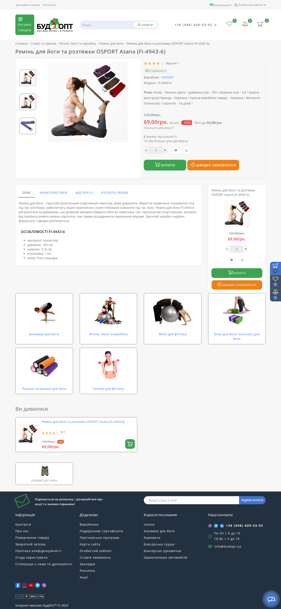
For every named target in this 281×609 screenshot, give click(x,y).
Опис (26, 193)
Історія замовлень (95, 557)
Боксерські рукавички (162, 551)
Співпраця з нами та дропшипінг (43, 564)
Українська (221, 5)
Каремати (152, 538)
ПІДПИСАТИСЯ (252, 500)
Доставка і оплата (28, 5)
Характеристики (53, 193)
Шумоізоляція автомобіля (165, 557)
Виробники (89, 524)
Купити (167, 165)
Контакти (49, 5)
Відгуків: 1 (172, 63)
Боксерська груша (159, 544)
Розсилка (87, 571)
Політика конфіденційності (38, 551)
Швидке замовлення (215, 165)
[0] (245, 24)
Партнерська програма (99, 538)
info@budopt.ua (227, 546)
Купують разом (114, 193)
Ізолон (149, 524)
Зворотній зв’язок (30, 544)
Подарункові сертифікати (101, 531)
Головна (21, 43)
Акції (84, 577)
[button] (27, 65)
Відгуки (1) (84, 193)
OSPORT (167, 77)
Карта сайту (90, 544)
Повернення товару (32, 538)
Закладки (87, 564)
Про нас (22, 531)
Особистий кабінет (250, 5)
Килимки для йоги (159, 531)
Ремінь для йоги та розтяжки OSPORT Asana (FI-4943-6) (83, 422)
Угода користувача (31, 557)
